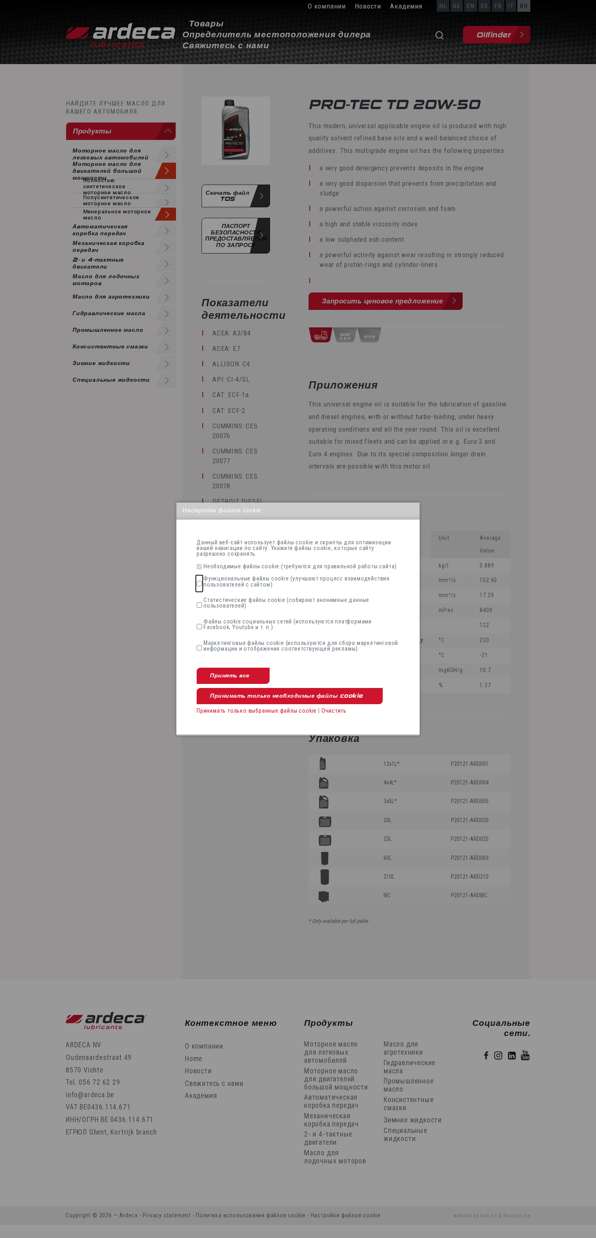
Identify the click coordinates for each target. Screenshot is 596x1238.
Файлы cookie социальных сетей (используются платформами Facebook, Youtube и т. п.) (288, 625)
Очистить (334, 710)
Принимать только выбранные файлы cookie (257, 710)
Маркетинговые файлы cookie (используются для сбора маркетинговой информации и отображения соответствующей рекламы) (301, 646)
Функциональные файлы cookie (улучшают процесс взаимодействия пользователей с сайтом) (297, 582)
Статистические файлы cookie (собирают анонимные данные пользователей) (286, 603)
